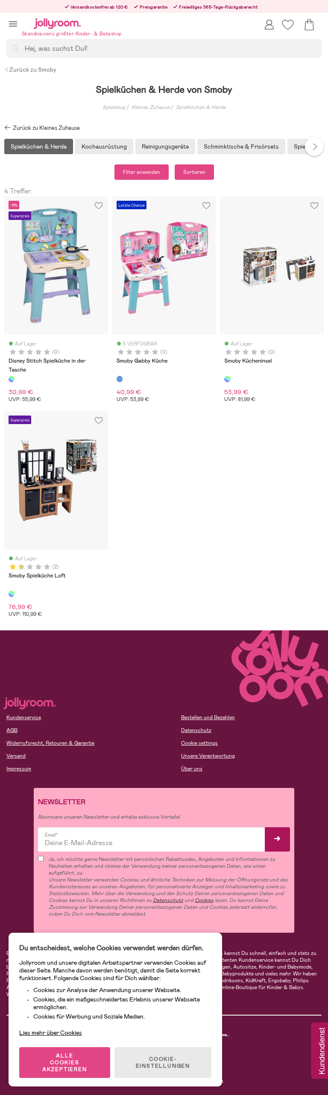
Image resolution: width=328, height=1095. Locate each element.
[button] (13, 24)
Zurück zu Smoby (32, 69)
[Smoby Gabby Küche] (120, 379)
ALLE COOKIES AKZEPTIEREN (64, 1062)
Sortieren (194, 172)
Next (314, 146)
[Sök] (15, 48)
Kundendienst (321, 1051)
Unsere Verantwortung (208, 755)
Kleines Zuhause (151, 107)
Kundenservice (23, 717)
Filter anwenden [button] (141, 172)
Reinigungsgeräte (165, 146)
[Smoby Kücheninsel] (227, 379)
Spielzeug (113, 107)
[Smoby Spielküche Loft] (12, 594)
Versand (16, 755)
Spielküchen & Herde (201, 107)
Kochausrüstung (104, 146)
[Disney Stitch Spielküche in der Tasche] (12, 379)
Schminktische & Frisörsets (241, 146)
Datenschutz (196, 730)
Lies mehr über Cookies (50, 1032)
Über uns (191, 768)
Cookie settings (199, 743)
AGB (12, 730)
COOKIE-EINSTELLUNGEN (163, 1062)
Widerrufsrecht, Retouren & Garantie (50, 743)
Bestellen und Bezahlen (208, 717)
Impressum (18, 768)
